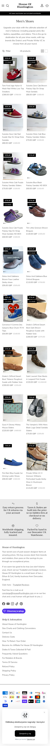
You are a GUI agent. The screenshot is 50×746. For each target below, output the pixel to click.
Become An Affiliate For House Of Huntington (22, 645)
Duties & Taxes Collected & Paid (16, 649)
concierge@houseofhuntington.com (18, 593)
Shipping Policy (9, 670)
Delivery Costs (8, 636)
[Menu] (3, 6)
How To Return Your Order (14, 641)
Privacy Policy (8, 675)
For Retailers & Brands (12, 658)
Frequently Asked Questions (14, 653)
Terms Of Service (9, 662)
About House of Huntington (14, 624)
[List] (46, 51)
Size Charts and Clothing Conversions (19, 628)
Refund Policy (8, 666)
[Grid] (42, 51)
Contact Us (7, 632)
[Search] (9, 6)
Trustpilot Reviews (21, 584)
